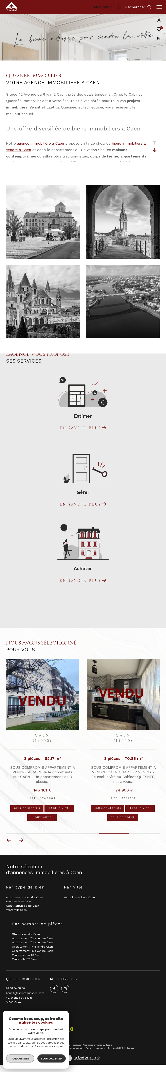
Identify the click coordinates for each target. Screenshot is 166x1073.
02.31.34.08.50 (15, 988)
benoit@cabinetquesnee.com (25, 993)
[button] (21, 840)
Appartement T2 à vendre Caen (32, 938)
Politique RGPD (115, 1048)
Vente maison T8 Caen (26, 955)
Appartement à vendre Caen (24, 897)
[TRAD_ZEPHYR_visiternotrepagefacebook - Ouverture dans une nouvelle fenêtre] (54, 989)
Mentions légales (74, 1048)
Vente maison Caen (18, 901)
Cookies (130, 1048)
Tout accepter (51, 1058)
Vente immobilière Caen (79, 897)
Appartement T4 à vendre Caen (32, 946)
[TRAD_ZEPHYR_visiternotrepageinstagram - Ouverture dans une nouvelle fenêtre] (65, 989)
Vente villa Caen (16, 909)
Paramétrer (20, 1058)
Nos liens (100, 1048)
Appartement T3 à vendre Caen (32, 942)
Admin (89, 1048)
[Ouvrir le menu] (159, 7)
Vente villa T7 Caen (24, 959)
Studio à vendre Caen (26, 934)
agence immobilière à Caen (40, 143)
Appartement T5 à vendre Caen (32, 950)
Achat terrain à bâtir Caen (22, 905)
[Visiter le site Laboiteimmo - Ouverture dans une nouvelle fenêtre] (82, 1055)
